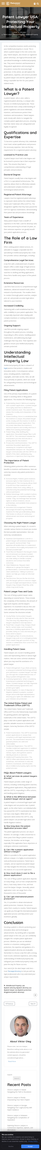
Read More (12, 1061)
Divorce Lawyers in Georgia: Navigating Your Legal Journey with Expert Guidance (19, 1107)
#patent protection (24, 990)
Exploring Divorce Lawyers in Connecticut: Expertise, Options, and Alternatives (20, 1127)
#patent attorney (10, 988)
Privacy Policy (33, 1141)
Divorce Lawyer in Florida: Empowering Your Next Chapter (18, 1098)
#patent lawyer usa (10, 990)
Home (15, 32)
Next (32, 1004)
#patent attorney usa (23, 988)
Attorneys (23, 32)
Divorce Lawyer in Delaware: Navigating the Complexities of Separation (18, 1117)
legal (5, 368)
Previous (10, 1004)
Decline (10, 1146)
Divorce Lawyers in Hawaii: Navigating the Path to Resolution (19, 1091)
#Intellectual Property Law (15, 985)
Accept (30, 1146)
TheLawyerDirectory (14, 971)
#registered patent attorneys (14, 992)
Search (9, 1075)
